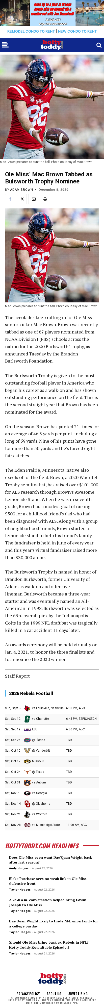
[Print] (45, 199)
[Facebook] (10, 199)
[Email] (33, 199)
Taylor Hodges (20, 889)
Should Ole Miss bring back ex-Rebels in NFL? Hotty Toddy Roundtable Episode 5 (49, 945)
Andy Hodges (19, 868)
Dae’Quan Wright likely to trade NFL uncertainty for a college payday (53, 923)
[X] (22, 199)
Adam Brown (21, 189)
